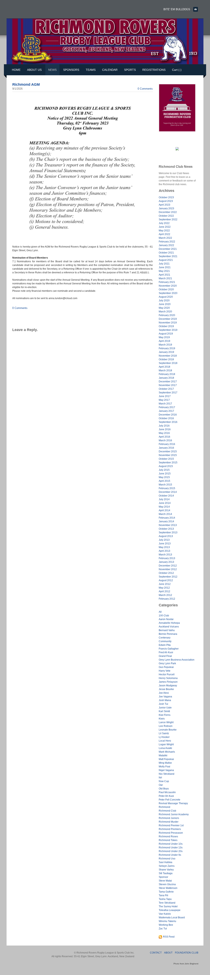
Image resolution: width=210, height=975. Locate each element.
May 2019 (164, 337)
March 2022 (165, 237)
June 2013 (165, 543)
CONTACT (156, 952)
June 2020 (165, 304)
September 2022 (168, 219)
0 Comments (145, 88)
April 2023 (164, 204)
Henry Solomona (168, 678)
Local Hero (165, 740)
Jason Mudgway (168, 685)
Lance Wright (166, 722)
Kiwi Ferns (164, 715)
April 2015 (164, 481)
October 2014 (166, 495)
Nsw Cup (164, 781)
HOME (16, 69)
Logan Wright (166, 744)
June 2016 (165, 429)
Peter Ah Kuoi (166, 796)
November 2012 (168, 569)
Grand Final (165, 656)
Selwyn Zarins (167, 866)
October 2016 (166, 418)
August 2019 (166, 333)
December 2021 (168, 249)
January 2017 (166, 411)
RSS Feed (169, 936)
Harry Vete (164, 670)
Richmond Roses (168, 836)
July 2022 (164, 223)
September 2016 (168, 422)
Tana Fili (163, 895)
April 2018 (164, 366)
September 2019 (168, 330)
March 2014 (165, 514)
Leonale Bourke (168, 729)
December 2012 (168, 565)
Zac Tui (163, 928)
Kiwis (162, 718)
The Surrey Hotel (168, 906)
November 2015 (168, 455)
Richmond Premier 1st (171, 825)
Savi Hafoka (165, 862)
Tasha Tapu (165, 899)
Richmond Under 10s (171, 843)
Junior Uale (165, 707)
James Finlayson (168, 681)
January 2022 (166, 245)
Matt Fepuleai (166, 759)
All (160, 611)
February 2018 (167, 374)
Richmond (164, 807)
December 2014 (168, 492)
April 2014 (164, 510)
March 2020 (165, 311)
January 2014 (166, 521)
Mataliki (163, 755)
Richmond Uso (167, 858)
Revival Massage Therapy (173, 803)
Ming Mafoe (165, 762)
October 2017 (166, 388)
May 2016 (164, 433)
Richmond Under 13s (171, 847)
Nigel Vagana (166, 770)
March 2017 (165, 403)
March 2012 (165, 595)
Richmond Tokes (168, 840)
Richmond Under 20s (171, 851)
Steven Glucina (167, 884)
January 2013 (166, 562)
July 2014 (164, 499)
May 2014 (164, 506)
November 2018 (168, 355)
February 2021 (167, 282)
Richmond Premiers (170, 829)
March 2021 (165, 278)
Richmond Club (167, 810)
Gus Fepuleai (166, 667)
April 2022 (164, 234)
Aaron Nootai (166, 619)
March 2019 (165, 344)
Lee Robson (165, 726)
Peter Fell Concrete (169, 799)
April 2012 (164, 591)
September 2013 (168, 532)
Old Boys (164, 788)
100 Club (164, 615)
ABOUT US (34, 69)
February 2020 (167, 315)
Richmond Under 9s (170, 854)
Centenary (164, 637)
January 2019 (166, 352)
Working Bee (166, 924)
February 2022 (167, 241)
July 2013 (164, 539)
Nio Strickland (166, 773)
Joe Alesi (164, 692)
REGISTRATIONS (153, 69)
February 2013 (167, 558)
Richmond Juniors (169, 818)
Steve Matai (165, 880)
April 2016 (164, 436)
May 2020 (164, 307)
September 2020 (168, 293)
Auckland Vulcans (169, 626)
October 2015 (166, 458)
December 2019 (168, 318)
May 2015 (164, 477)
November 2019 (168, 322)
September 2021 (168, 256)
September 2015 (168, 462)
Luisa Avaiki (165, 748)
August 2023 (166, 201)
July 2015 (164, 469)
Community (165, 641)
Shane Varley (166, 869)
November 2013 (168, 525)
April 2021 (164, 274)
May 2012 (164, 587)
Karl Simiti (164, 711)
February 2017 (167, 407)
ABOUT (168, 952)
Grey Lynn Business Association (176, 659)
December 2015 (168, 451)
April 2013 (164, 550)
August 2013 (166, 536)
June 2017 (165, 396)
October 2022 (166, 215)
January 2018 (166, 377)
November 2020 (168, 285)
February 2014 (167, 517)
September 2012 (168, 576)
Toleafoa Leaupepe (169, 910)
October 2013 (166, 528)
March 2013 (165, 554)
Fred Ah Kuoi (166, 652)
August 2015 (166, 466)
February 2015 (167, 488)
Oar (161, 785)
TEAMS (91, 69)
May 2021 (164, 271)
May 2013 (164, 547)
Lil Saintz (164, 733)
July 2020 (164, 300)
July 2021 (164, 263)
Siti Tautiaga (165, 873)
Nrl (160, 777)
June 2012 (165, 584)
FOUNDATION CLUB (186, 952)
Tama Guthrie (166, 891)
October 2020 (166, 289)
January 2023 (166, 208)
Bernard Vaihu (167, 630)
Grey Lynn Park (167, 663)
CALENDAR (110, 69)
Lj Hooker (164, 737)
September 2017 (168, 392)
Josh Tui (163, 704)
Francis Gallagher (169, 648)
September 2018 (168, 363)
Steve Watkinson (168, 888)
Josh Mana (165, 700)
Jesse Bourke (166, 689)
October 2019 (166, 326)
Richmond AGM (26, 84)
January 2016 (166, 447)
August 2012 (166, 580)
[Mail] (195, 9)
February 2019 (167, 348)
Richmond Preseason (171, 832)
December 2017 (168, 381)
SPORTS (130, 69)
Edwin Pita (165, 645)
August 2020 (166, 296)
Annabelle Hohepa (169, 622)
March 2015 (165, 484)
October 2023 (166, 197)
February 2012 (167, 598)
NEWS (52, 69)
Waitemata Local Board (172, 917)
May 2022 (164, 230)
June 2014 (165, 503)
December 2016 (168, 414)
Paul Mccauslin (167, 792)
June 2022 (165, 226)
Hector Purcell (167, 674)
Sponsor (163, 877)
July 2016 (164, 425)
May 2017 (164, 400)
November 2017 (168, 385)
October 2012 (166, 573)
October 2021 (166, 252)
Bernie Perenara (168, 634)
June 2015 (165, 473)
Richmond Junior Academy (174, 814)
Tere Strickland (167, 902)
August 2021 (166, 260)
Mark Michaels (167, 751)
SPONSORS (71, 69)
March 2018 (165, 370)
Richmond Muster (168, 821)
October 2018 (166, 359)
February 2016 (167, 444)
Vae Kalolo (165, 913)
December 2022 (168, 212)
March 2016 (165, 440)
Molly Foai (164, 766)
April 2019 (164, 341)
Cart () (176, 69)
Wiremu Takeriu (167, 921)
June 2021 (165, 267)
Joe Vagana (165, 696)
